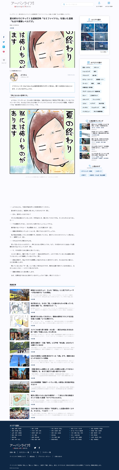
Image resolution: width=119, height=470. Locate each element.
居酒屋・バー (100, 79)
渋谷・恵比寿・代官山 (56, 428)
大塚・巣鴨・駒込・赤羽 (77, 433)
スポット (96, 67)
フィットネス (96, 99)
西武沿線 (14, 437)
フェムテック (95, 107)
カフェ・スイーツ (88, 79)
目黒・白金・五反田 (56, 433)
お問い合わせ (58, 456)
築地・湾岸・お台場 (16, 435)
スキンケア (86, 99)
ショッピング (86, 71)
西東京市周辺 (54, 439)
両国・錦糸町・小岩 (95, 433)
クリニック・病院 (87, 171)
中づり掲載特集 (98, 111)
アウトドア (86, 75)
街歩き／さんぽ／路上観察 (97, 175)
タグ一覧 (36, 452)
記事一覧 (12, 452)
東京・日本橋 (35, 428)
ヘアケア (92, 103)
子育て (84, 175)
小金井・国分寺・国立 (96, 437)
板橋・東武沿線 (35, 437)
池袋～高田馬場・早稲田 (97, 428)
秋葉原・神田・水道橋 (96, 430)
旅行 (95, 71)
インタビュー (86, 111)
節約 (104, 107)
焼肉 (92, 83)
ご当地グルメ (94, 95)
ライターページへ (71, 75)
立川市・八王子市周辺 (76, 439)
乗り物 (94, 75)
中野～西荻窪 (94, 435)
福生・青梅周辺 (94, 439)
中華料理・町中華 (88, 87)
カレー (84, 95)
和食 (99, 83)
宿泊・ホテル (86, 67)
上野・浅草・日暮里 (16, 433)
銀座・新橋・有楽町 (16, 428)
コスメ (84, 103)
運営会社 (32, 456)
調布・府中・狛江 (16, 439)
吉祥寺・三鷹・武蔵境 (76, 437)
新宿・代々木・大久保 (76, 428)
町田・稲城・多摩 (36, 439)
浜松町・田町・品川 (36, 433)
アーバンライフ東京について (18, 456)
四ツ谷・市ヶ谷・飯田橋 (77, 430)
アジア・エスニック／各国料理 (91, 91)
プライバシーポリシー (44, 456)
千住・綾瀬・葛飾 (55, 437)
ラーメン (85, 83)
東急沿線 (53, 435)
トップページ (13, 14)
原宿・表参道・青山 (16, 430)
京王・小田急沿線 (75, 435)
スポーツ (99, 171)
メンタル (85, 107)
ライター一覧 (46, 452)
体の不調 (101, 103)
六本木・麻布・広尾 (36, 430)
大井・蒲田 (34, 435)
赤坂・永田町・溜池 (56, 430)
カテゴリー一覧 (24, 452)
